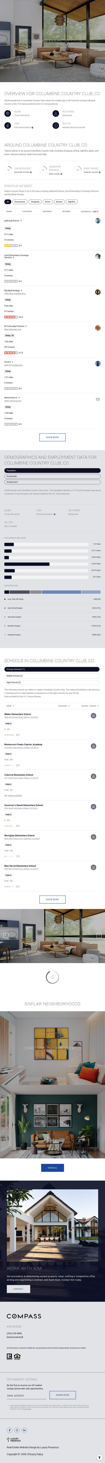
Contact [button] (18, 1289)
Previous (5, 935)
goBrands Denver (11, 221)
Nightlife (73, 202)
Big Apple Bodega (12, 290)
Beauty (60, 202)
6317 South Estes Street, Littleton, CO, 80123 (21, 778)
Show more (52, 437)
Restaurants (21, 202)
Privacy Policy (27, 1409)
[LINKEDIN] (24, 1430)
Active (49, 202)
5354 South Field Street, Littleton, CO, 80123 (20, 808)
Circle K (7, 362)
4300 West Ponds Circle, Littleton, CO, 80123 (21, 717)
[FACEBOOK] (9, 1430)
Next (99, 935)
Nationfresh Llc (10, 398)
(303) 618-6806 (14, 1333)
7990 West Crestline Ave (14, 294)
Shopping (36, 202)
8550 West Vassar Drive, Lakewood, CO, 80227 (22, 839)
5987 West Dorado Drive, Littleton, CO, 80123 (21, 869)
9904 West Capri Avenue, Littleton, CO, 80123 (21, 748)
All (9, 202)
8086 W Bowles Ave (12, 329)
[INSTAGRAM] (17, 1430)
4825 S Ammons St (12, 401)
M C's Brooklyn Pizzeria (14, 326)
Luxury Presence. (49, 1447)
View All (52, 1168)
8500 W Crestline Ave (13, 365)
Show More (52, 899)
